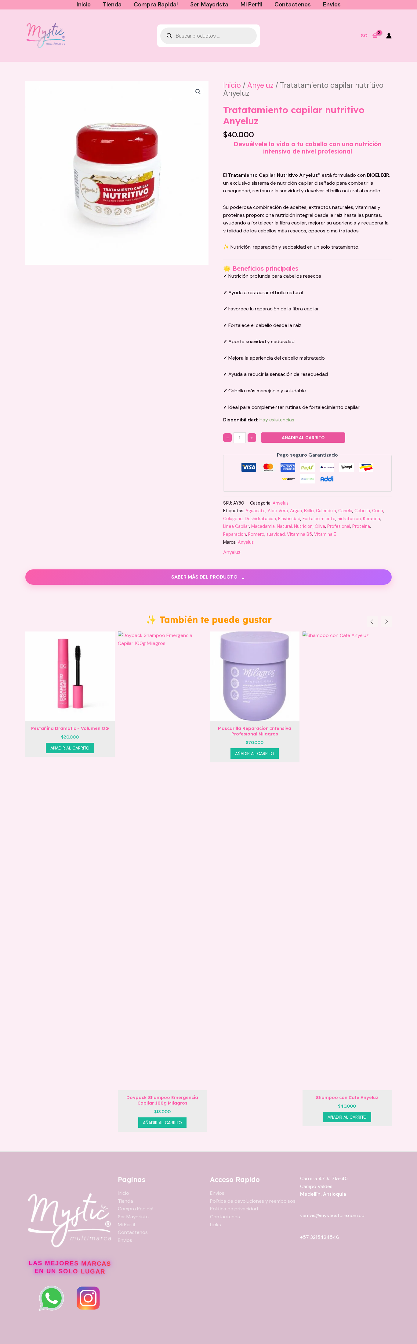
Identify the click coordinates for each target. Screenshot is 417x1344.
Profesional (338, 526)
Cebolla (362, 510)
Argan (296, 510)
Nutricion (303, 526)
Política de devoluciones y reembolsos (253, 1201)
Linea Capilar (236, 526)
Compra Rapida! (156, 4)
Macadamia (263, 526)
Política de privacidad (234, 1208)
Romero (256, 534)
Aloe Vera (278, 510)
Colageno (233, 518)
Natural (284, 526)
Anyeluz (260, 85)
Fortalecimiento (319, 518)
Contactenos (292, 4)
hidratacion (349, 518)
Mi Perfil (251, 4)
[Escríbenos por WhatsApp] (51, 1298)
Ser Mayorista (209, 4)
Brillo (309, 510)
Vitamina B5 (299, 534)
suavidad (276, 534)
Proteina (361, 526)
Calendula (326, 510)
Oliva (320, 526)
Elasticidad (289, 518)
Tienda (112, 4)
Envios (332, 4)
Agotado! (347, 1122)
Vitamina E (325, 534)
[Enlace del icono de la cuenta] (389, 36)
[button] (198, 91)
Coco (377, 510)
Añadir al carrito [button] (70, 1122)
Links (215, 1224)
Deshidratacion (260, 518)
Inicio (84, 4)
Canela (345, 510)
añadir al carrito (303, 437)
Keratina (371, 518)
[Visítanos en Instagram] (88, 1298)
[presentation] (372, 621)
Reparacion (234, 534)
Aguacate (255, 510)
